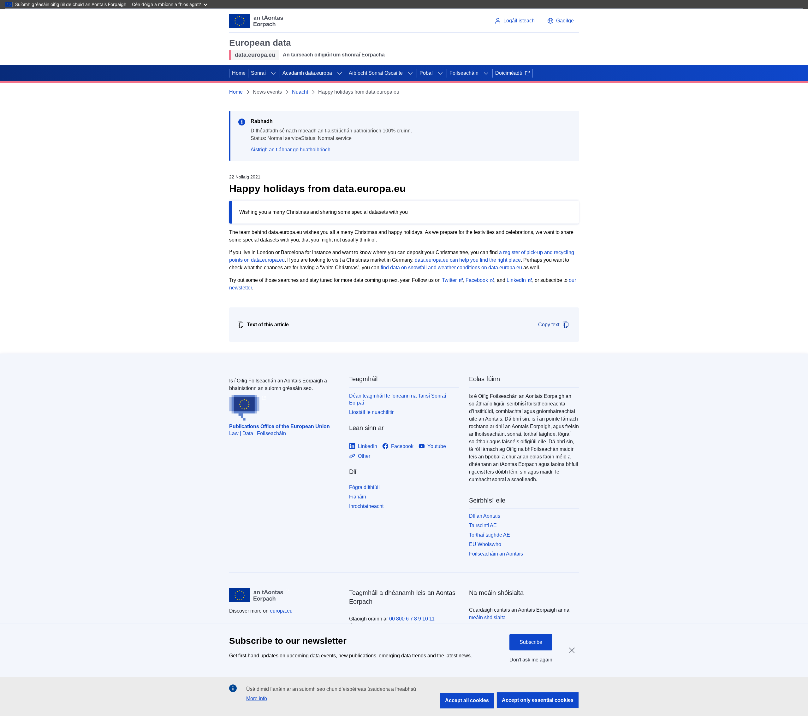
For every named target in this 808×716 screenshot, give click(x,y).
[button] (560, 21)
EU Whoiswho (485, 544)
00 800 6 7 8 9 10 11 (412, 618)
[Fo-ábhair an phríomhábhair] (273, 73)
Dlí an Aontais (484, 516)
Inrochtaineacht (366, 506)
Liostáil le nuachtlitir (371, 412)
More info (256, 698)
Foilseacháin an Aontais (496, 553)
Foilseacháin (463, 73)
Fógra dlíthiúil (364, 487)
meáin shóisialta (487, 617)
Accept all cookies (467, 700)
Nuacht (300, 92)
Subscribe (531, 642)
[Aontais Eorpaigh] (256, 21)
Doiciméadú (508, 73)
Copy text (548, 324)
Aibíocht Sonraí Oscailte (376, 73)
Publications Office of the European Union (279, 426)
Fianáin (357, 496)
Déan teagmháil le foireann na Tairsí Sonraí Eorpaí (397, 399)
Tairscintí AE (483, 525)
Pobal (426, 73)
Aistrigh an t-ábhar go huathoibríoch (290, 149)
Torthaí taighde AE (489, 535)
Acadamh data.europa (307, 73)
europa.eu (281, 611)
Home (239, 73)
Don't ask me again (530, 659)
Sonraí (258, 73)
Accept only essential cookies (537, 700)
